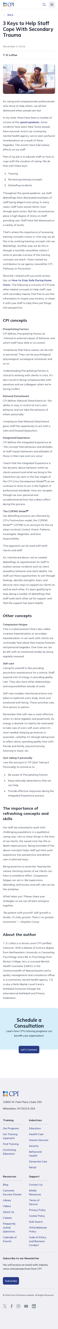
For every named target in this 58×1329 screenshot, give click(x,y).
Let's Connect (29, 1049)
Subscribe (11, 1280)
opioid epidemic (29, 122)
